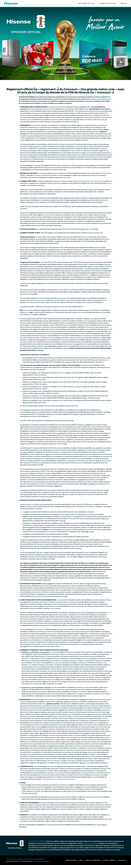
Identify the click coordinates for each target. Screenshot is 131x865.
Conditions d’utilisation (109, 860)
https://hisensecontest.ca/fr (91, 181)
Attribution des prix (107, 3)
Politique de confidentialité (92, 860)
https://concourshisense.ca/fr (100, 99)
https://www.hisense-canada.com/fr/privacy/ (58, 779)
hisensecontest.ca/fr (89, 843)
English (123, 3)
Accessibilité (121, 860)
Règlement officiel (87, 3)
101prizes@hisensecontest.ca (41, 861)
